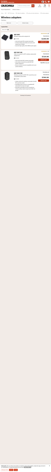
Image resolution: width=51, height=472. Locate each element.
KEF (5, 13)
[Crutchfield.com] (7, 6)
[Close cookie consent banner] (49, 465)
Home (2, 13)
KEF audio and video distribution (32, 13)
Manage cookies (5, 469)
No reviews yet (46, 72)
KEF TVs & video (11, 13)
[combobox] (26, 5)
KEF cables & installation (20, 13)
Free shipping (7, 2)
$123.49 (47, 62)
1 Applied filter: (4, 26)
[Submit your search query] (32, 5)
